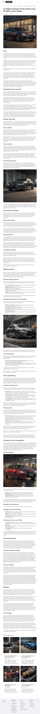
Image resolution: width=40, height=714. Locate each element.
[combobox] (25, 2)
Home (4, 6)
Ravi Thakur (6, 14)
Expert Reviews (13, 6)
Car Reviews (8, 6)
